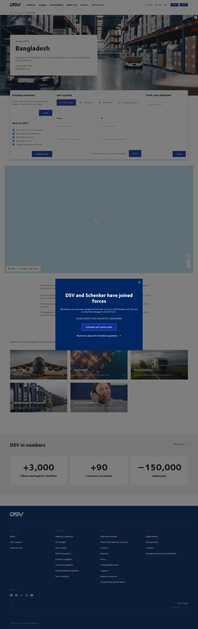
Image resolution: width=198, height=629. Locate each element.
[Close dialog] (139, 282)
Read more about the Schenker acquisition (97, 335)
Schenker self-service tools (99, 327)
